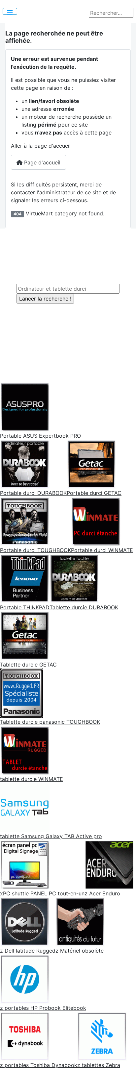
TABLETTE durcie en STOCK (73, 344)
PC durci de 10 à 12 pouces (63, 251)
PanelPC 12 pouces (71, 307)
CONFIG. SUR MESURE (66, 360)
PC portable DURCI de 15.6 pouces (73, 266)
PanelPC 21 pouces (71, 331)
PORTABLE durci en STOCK (72, 352)
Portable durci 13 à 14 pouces (66, 258)
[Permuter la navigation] (10, 11)
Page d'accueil (41, 162)
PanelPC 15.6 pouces (73, 315)
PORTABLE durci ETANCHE (63, 274)
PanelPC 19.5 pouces (73, 323)
